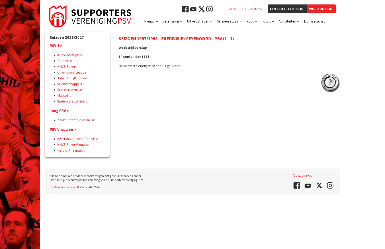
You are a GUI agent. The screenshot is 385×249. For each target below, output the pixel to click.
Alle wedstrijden (69, 55)
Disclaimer (56, 187)
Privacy (70, 187)
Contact (232, 9)
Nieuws (149, 21)
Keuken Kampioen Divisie (76, 120)
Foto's (266, 21)
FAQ (243, 9)
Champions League (71, 72)
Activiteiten (287, 21)
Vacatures (255, 9)
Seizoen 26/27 (228, 21)
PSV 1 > (56, 45)
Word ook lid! (321, 8)
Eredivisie (64, 60)
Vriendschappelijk (70, 84)
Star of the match (70, 89)
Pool (250, 21)
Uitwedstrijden (198, 21)
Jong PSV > (59, 110)
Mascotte (64, 95)
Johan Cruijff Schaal (72, 78)
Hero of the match (71, 150)
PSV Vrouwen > (63, 129)
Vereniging (171, 21)
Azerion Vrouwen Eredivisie (77, 138)
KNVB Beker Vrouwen (73, 144)
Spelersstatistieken (72, 101)
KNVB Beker (66, 66)
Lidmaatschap (315, 21)
